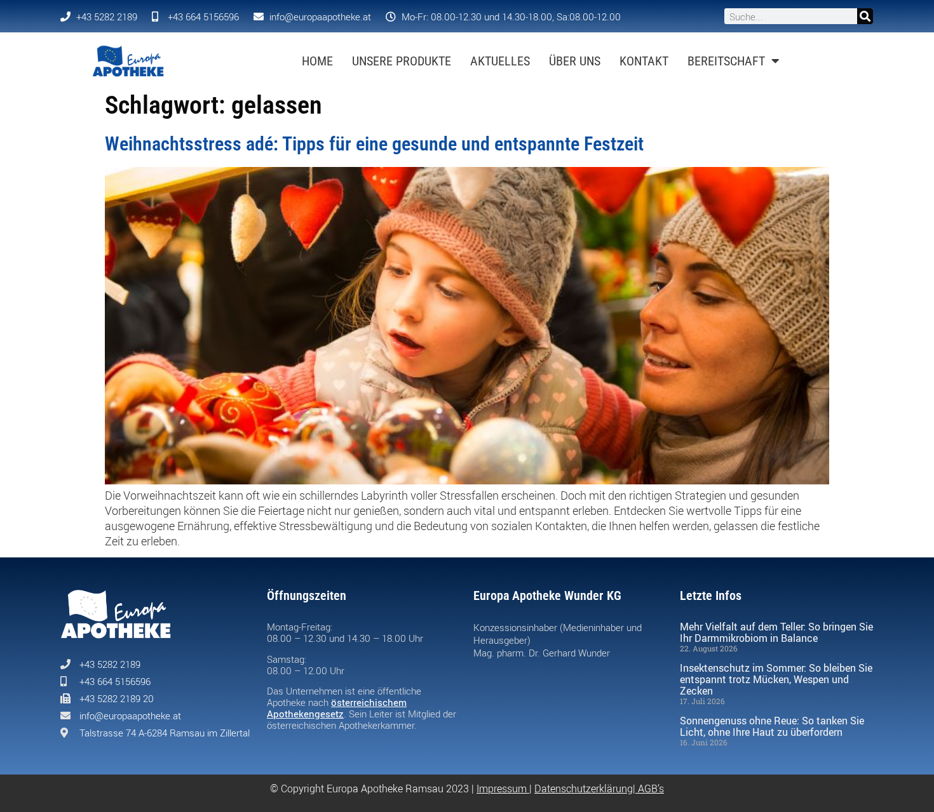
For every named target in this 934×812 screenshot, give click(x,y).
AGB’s (651, 788)
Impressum (502, 788)
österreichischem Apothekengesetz (337, 708)
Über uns (574, 61)
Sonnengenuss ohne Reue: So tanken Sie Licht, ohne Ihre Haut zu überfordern (772, 726)
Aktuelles (500, 61)
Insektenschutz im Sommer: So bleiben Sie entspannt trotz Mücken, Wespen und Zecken (776, 679)
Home (317, 61)
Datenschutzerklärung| (586, 788)
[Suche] (865, 16)
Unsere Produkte (401, 61)
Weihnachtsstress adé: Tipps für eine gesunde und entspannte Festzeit (374, 144)
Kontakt (643, 61)
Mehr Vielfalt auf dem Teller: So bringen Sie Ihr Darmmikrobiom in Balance (776, 632)
